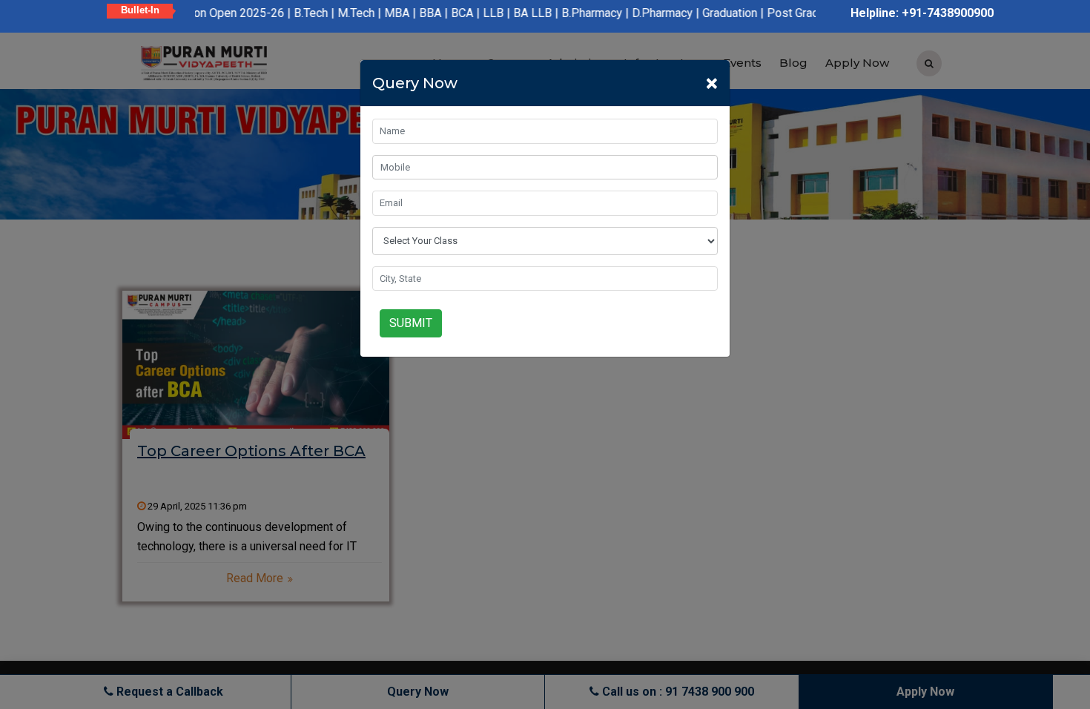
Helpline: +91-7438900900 (922, 13)
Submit (410, 323)
